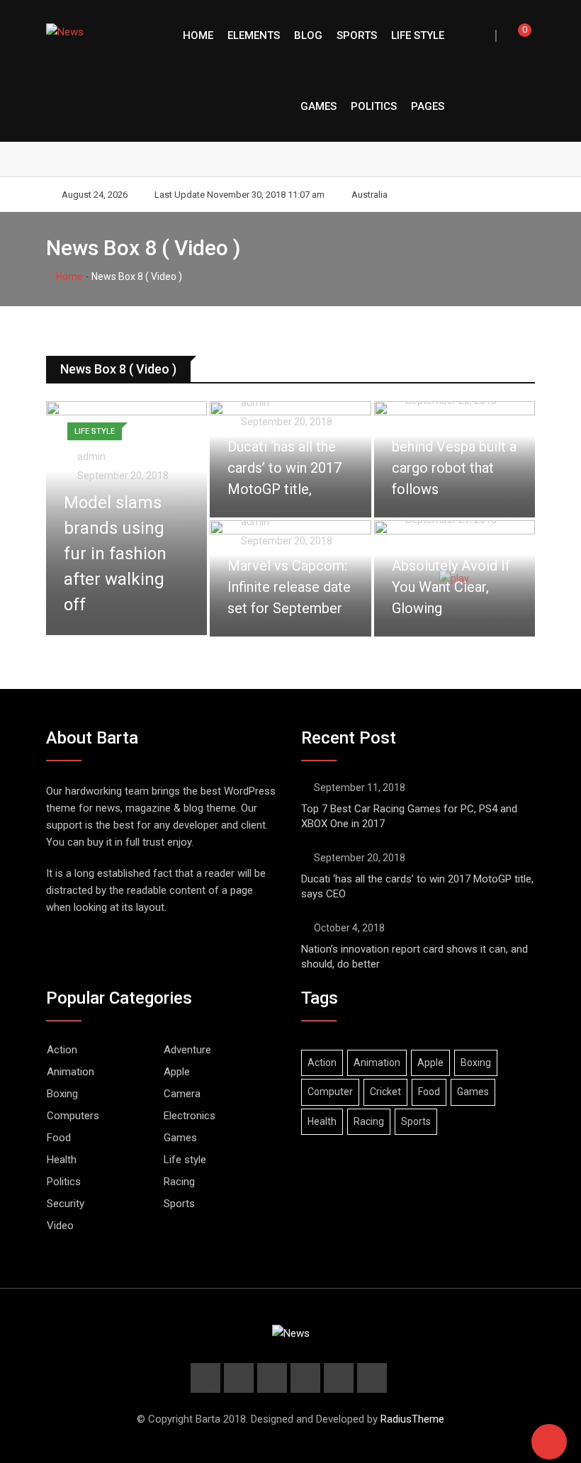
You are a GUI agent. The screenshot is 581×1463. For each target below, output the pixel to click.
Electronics (189, 1115)
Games (318, 106)
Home (198, 35)
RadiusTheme (412, 1419)
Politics (374, 106)
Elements (253, 35)
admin (91, 456)
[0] (515, 35)
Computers (73, 1115)
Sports (357, 35)
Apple (177, 1071)
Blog (308, 35)
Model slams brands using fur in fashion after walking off (115, 554)
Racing (179, 1181)
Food (59, 1137)
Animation (70, 1071)
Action (62, 1049)
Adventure (187, 1049)
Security (65, 1203)
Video (60, 1225)
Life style (417, 35)
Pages (427, 106)
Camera (182, 1093)
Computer (330, 1091)
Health (62, 1159)
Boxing (62, 1093)
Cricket (385, 1091)
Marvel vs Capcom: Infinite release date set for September (289, 587)
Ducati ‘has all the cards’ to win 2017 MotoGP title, (284, 468)
